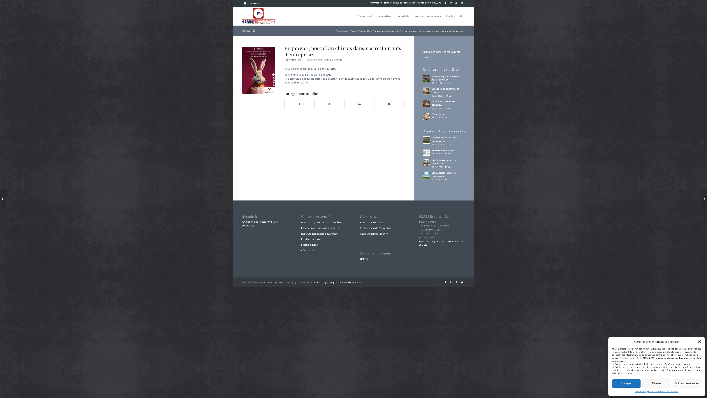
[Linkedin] (451, 3)
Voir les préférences (687, 383)
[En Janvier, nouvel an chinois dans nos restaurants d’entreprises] (258, 70)
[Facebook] (445, 3)
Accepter (626, 383)
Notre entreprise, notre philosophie (321, 222)
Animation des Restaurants (386, 30)
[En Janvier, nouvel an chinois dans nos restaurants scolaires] (3, 199)
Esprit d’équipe (309, 244)
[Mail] (462, 3)
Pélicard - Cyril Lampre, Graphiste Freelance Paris (338, 282)
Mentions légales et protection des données (656, 391)
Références (307, 250)
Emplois (364, 258)
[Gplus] (456, 3)
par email (405, 2)
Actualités (248, 30)
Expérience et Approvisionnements (320, 228)
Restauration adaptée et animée (319, 233)
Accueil (354, 30)
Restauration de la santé (374, 233)
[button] (699, 341)
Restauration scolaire (372, 222)
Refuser (657, 383)
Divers (426, 57)
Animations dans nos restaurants (441, 51)
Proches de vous (310, 239)
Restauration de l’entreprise (375, 228)
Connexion (253, 3)
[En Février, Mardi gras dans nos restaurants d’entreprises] (704, 199)
